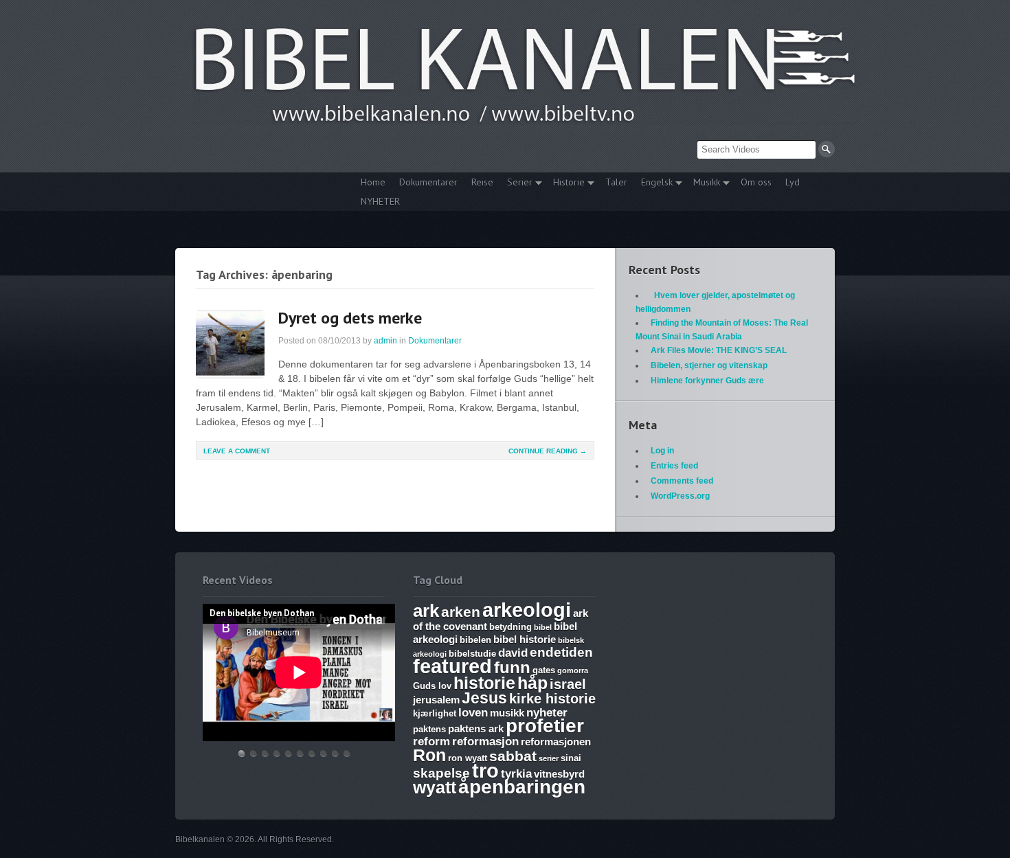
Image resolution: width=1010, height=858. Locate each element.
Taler (616, 182)
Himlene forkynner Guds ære (707, 380)
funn (512, 667)
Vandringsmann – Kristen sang (335, 753)
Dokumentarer (428, 182)
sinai (571, 758)
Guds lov (432, 686)
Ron (429, 755)
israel (568, 684)
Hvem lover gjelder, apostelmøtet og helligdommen (253, 753)
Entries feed (674, 466)
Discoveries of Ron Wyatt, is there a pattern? (276, 753)
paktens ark (476, 728)
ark (426, 610)
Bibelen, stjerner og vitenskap (709, 365)
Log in (662, 450)
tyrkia (516, 773)
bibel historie (524, 639)
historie (484, 682)
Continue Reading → (547, 451)
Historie (565, 184)
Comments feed (682, 481)
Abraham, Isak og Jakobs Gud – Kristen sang (323, 753)
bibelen (475, 640)
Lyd (792, 182)
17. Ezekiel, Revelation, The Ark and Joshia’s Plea (300, 753)
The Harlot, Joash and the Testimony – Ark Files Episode (311, 753)
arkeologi (526, 609)
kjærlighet (434, 713)
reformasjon (485, 741)
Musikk (703, 184)
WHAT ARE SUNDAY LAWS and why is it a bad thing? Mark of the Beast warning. (288, 753)
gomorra (572, 670)
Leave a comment (236, 451)
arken (460, 612)
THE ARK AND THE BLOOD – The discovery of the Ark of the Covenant (265, 753)
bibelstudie (472, 653)
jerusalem (436, 699)
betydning (510, 627)
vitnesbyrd (559, 774)
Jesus (484, 698)
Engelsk (653, 184)
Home (373, 182)
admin (385, 341)
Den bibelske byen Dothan (241, 753)
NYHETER (380, 201)
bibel (543, 627)
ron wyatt (467, 758)
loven (473, 712)
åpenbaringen (521, 787)
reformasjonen (556, 741)
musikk (507, 713)
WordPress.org (680, 496)
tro (485, 770)
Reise (482, 182)
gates (543, 670)
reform (431, 741)
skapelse (441, 773)
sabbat (513, 756)
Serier (516, 184)
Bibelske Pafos (347, 753)
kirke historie (552, 698)
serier (549, 758)
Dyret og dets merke (350, 317)
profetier (545, 725)
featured (452, 666)
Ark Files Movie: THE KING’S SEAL (719, 350)
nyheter (547, 712)
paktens (429, 729)
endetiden (561, 652)
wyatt (434, 787)
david (513, 652)
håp (532, 682)
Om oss (756, 182)
